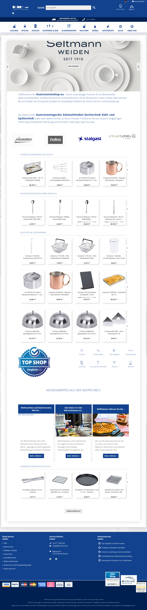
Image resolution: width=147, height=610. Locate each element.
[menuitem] (67, 7)
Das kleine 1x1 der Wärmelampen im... (73, 409)
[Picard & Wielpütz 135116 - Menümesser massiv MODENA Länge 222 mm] (114, 207)
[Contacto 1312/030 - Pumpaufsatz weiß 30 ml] (32, 246)
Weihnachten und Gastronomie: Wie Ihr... (36, 409)
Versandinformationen (113, 602)
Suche (41, 7)
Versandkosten (78, 599)
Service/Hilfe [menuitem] (139, 1)
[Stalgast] (57, 141)
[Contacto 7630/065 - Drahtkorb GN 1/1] (114, 280)
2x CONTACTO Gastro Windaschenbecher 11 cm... (60, 179)
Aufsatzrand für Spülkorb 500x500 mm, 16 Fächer (59, 491)
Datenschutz (8, 547)
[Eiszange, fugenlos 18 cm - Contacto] (32, 480)
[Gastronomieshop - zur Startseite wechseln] (20, 8)
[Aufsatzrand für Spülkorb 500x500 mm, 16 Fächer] (60, 480)
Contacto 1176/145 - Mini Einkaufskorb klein (86, 257)
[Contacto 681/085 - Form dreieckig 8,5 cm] (114, 319)
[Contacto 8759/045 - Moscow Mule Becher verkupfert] (87, 168)
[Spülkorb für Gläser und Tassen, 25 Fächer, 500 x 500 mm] (114, 480)
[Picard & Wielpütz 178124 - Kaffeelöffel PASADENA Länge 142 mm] (87, 207)
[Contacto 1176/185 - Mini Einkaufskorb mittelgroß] (60, 246)
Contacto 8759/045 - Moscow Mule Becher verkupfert (87, 179)
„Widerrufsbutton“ (73, 511)
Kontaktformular (10, 558)
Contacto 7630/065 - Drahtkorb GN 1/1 (114, 293)
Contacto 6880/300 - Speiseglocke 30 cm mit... (32, 332)
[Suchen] (94, 7)
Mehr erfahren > (36, 456)
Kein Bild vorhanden (26, 415)
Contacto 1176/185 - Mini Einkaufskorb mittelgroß (59, 257)
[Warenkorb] (132, 5)
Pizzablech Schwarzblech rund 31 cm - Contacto (87, 491)
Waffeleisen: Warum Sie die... (111, 409)
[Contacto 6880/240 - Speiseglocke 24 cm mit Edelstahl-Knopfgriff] (87, 319)
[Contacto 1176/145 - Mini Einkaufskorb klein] (87, 246)
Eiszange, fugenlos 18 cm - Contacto (33, 491)
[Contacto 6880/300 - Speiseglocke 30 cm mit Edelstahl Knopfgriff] (32, 319)
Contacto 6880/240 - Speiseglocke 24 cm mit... (87, 332)
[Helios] (25, 141)
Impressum (8, 554)
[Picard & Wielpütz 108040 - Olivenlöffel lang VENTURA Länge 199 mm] (60, 207)
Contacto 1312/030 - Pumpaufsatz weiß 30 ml (32, 257)
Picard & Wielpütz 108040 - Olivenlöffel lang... (59, 218)
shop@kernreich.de (60, 546)
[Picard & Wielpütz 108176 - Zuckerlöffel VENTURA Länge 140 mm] (32, 207)
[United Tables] (89, 141)
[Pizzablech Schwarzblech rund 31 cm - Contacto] (87, 480)
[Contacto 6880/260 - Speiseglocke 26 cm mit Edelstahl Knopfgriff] (60, 319)
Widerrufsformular (11, 561)
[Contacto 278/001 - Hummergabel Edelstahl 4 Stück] (33, 168)
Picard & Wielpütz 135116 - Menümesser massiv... (114, 218)
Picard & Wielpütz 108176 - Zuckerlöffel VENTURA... (32, 218)
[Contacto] (122, 141)
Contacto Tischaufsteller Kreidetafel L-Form (114, 179)
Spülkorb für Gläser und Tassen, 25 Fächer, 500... (114, 491)
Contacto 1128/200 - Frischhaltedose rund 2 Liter (114, 257)
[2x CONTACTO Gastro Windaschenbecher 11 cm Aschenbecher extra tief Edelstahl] (60, 168)
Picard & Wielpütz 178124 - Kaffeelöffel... (87, 218)
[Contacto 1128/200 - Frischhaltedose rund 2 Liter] (114, 246)
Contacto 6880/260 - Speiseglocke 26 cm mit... (59, 332)
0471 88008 (59, 543)
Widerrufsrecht (9, 569)
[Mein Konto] (120, 5)
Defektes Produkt (10, 550)
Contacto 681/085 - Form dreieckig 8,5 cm (114, 332)
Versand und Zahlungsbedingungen (17, 565)
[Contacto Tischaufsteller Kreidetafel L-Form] (114, 168)
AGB (5, 543)
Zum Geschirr (73, 66)
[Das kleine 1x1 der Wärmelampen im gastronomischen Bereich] (73, 425)
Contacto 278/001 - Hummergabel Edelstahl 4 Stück (33, 179)
